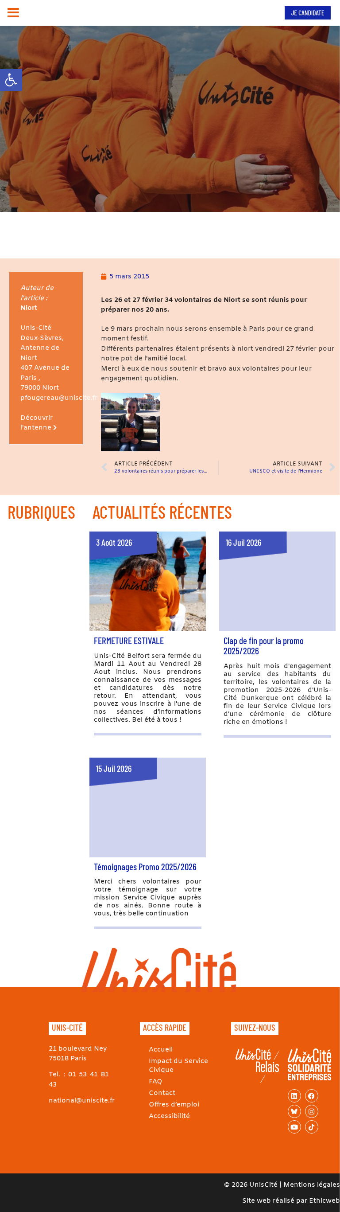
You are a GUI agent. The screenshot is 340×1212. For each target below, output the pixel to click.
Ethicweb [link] (324, 1200)
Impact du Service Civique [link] (178, 1066)
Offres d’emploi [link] (174, 1104)
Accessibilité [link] (169, 1116)
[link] (11, 80)
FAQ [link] (155, 1081)
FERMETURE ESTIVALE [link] (129, 640)
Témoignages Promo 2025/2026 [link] (145, 866)
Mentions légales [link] (311, 1185)
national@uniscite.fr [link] (82, 1100)
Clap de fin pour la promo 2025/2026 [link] (264, 645)
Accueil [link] (161, 1049)
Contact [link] (162, 1093)
